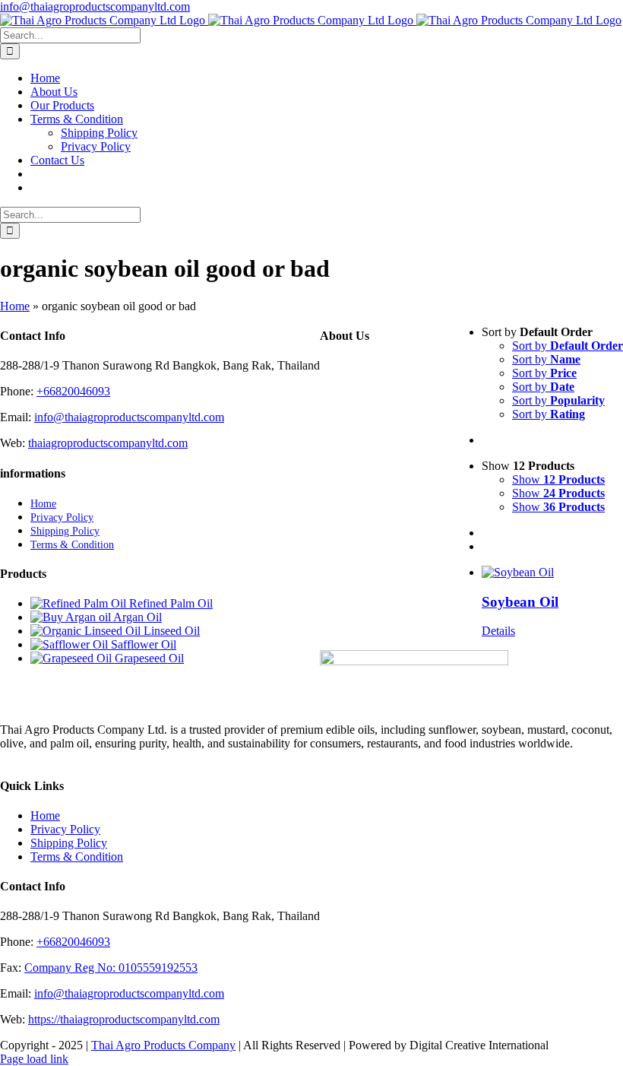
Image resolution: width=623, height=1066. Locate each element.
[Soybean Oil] (552, 572)
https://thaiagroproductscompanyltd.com (124, 1019)
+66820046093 (73, 391)
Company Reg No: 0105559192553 (111, 967)
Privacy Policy (65, 829)
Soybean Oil (520, 602)
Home (15, 306)
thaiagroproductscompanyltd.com (108, 442)
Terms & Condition (76, 856)
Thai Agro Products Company (163, 1045)
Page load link (34, 1058)
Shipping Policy (68, 842)
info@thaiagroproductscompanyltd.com (95, 6)
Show (558, 479)
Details (498, 630)
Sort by (567, 345)
